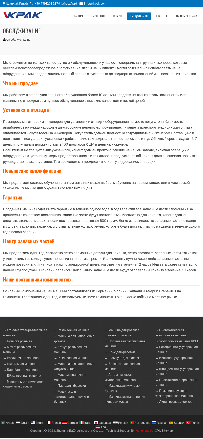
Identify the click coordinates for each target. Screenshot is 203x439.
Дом (6, 39)
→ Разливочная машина (21, 358)
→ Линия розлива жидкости (175, 402)
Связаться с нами (186, 16)
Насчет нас (98, 16)
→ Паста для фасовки (70, 386)
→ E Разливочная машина (22, 375)
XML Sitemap (164, 431)
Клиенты (161, 16)
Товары (117, 16)
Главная (78, 16)
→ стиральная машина (19, 364)
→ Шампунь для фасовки (123, 358)
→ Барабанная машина (20, 370)
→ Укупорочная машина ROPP (177, 341)
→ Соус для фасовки (120, 352)
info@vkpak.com (95, 3)
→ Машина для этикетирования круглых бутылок (72, 396)
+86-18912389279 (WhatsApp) (55, 3)
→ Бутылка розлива (17, 341)
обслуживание (139, 16)
